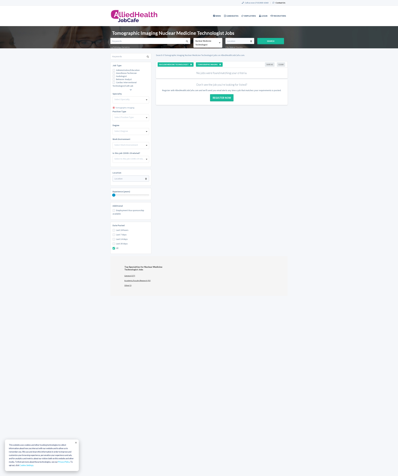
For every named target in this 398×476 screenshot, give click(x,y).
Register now (222, 97)
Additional (118, 205)
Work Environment (121, 139)
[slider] (113, 195)
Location (117, 172)
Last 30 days (122, 243)
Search (270, 41)
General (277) (129, 276)
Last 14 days (122, 239)
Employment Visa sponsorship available (128, 212)
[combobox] (207, 43)
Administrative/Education (128, 70)
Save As (269, 64)
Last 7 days (121, 234)
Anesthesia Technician (126, 73)
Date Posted (119, 225)
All (117, 248)
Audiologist (121, 76)
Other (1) (128, 285)
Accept (75, 442)
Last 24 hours (122, 230)
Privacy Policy (63, 462)
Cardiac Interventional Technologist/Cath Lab (125, 84)
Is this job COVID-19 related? (126, 153)
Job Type (117, 65)
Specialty (117, 93)
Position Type (119, 111)
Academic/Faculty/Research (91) (137, 280)
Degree (116, 125)
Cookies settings (26, 465)
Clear (281, 64)
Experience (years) (121, 191)
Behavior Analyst (124, 79)
